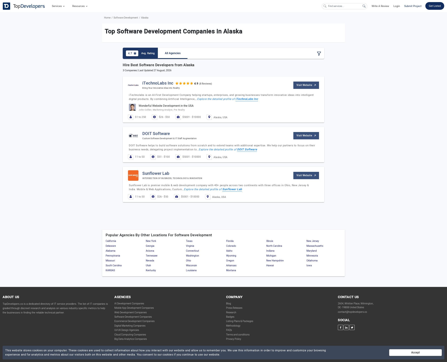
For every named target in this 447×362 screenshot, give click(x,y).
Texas (189, 241)
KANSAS (110, 270)
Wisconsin (191, 265)
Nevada (150, 260)
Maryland (311, 251)
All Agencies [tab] (173, 53)
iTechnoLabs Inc (247, 99)
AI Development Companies (129, 303)
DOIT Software (247, 149)
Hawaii (270, 265)
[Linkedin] (346, 327)
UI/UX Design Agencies (126, 330)
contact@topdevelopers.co (352, 312)
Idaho (229, 251)
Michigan (271, 256)
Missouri (110, 260)
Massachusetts (314, 246)
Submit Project (413, 6)
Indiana (270, 251)
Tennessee (151, 256)
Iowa (309, 265)
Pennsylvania (113, 256)
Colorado (231, 246)
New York (151, 241)
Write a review (380, 6)
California (111, 241)
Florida (230, 241)
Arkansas (231, 265)
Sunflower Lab (232, 189)
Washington (192, 256)
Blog (228, 303)
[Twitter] (352, 327)
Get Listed (435, 6)
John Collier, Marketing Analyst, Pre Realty (162, 109)
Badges (230, 317)
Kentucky (151, 270)
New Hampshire (275, 260)
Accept (415, 352)
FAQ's (229, 330)
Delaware (111, 246)
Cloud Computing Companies (130, 335)
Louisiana (191, 270)
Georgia (150, 246)
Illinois (269, 241)
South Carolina (114, 265)
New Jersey (312, 241)
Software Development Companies (133, 317)
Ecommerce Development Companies (134, 321)
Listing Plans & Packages (239, 321)
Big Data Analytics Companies (130, 339)
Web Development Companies (130, 312)
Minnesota (312, 256)
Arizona (150, 251)
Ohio (188, 260)
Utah (148, 265)
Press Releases (234, 308)
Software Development (125, 18)
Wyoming (231, 256)
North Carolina (274, 246)
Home (107, 18)
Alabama (110, 251)
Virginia (190, 246)
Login (396, 6)
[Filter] (319, 54)
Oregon (230, 260)
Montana (231, 270)
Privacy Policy (233, 339)
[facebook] (340, 327)
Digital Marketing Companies (129, 326)
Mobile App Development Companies (134, 308)
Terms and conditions (238, 335)
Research (231, 312)
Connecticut (192, 251)
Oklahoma (312, 260)
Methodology (233, 326)
